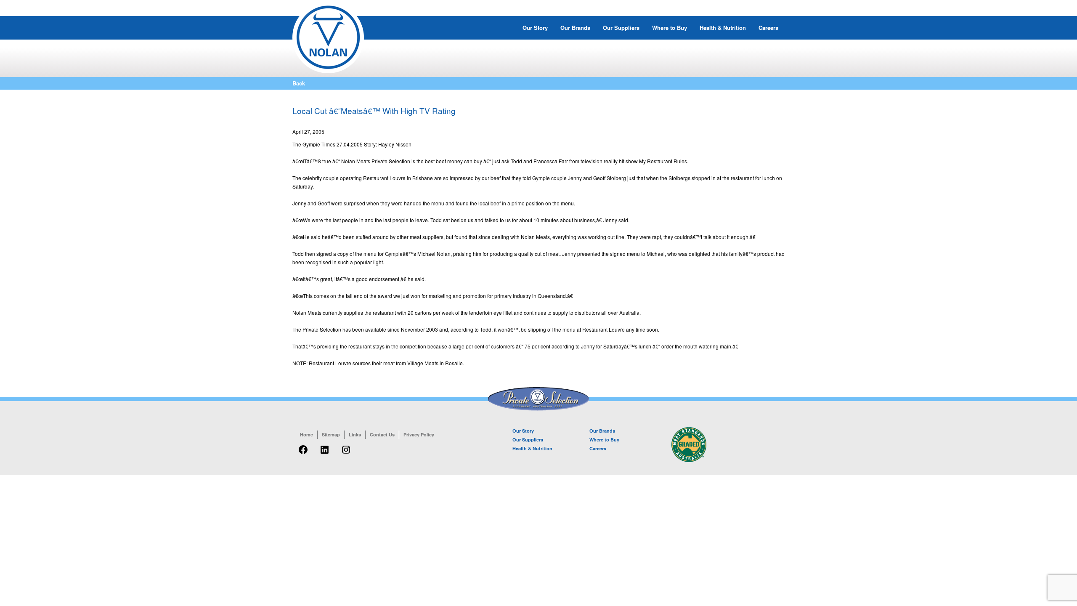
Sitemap (331, 434)
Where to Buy (669, 28)
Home (306, 434)
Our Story (535, 28)
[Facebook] (303, 454)
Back (298, 83)
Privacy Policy (418, 434)
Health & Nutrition (723, 28)
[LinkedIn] (324, 454)
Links (355, 434)
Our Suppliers (621, 28)
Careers (768, 28)
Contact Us (382, 434)
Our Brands (575, 28)
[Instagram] (346, 454)
